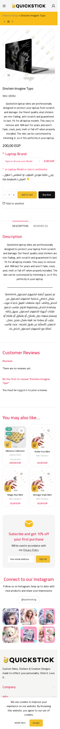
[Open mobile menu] (4, 6)
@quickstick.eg (28, 599)
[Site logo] (28, 5)
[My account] (53, 6)
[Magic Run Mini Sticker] (15, 480)
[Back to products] (8, 22)
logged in (22, 390)
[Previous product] (4, 22)
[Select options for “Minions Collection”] (7, 444)
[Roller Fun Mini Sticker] (42, 437)
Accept (36, 723)
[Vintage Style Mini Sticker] (42, 480)
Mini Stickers (42, 455)
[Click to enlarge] (8, 75)
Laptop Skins (15, 455)
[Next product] (12, 22)
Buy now (47, 195)
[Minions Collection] (15, 437)
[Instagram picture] (10, 616)
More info (20, 723)
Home (5, 15)
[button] (35, 445)
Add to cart (27, 195)
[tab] (20, 225)
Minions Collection (15, 451)
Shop (15, 15)
